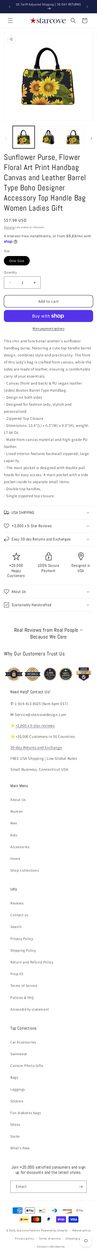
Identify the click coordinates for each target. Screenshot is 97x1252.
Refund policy (81, 1230)
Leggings (17, 1089)
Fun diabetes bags (25, 1112)
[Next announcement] (87, 7)
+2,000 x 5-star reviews (35, 725)
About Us (18, 799)
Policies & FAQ (22, 997)
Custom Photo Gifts (26, 1065)
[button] (10, 20)
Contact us (19, 915)
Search (16, 926)
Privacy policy (24, 1238)
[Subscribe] (80, 1187)
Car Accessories (23, 1042)
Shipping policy (76, 1238)
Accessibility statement (29, 1009)
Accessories (20, 846)
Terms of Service (24, 985)
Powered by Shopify (54, 1230)
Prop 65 (16, 973)
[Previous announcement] (9, 7)
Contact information (51, 1246)
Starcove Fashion (28, 1230)
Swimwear (18, 1054)
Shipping (9, 227)
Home (15, 858)
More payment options (48, 328)
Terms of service (50, 1238)
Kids (13, 835)
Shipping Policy (23, 950)
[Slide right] (91, 138)
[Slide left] (5, 138)
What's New (20, 1148)
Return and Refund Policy (31, 962)
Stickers (17, 1101)
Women (16, 811)
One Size (16, 260)
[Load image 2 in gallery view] (48, 137)
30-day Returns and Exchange (36, 747)
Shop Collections (24, 870)
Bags (14, 1077)
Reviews (17, 903)
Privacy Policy (21, 938)
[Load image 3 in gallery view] (73, 137)
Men (13, 823)
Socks (15, 1136)
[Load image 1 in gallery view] (24, 137)
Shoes (15, 1124)
